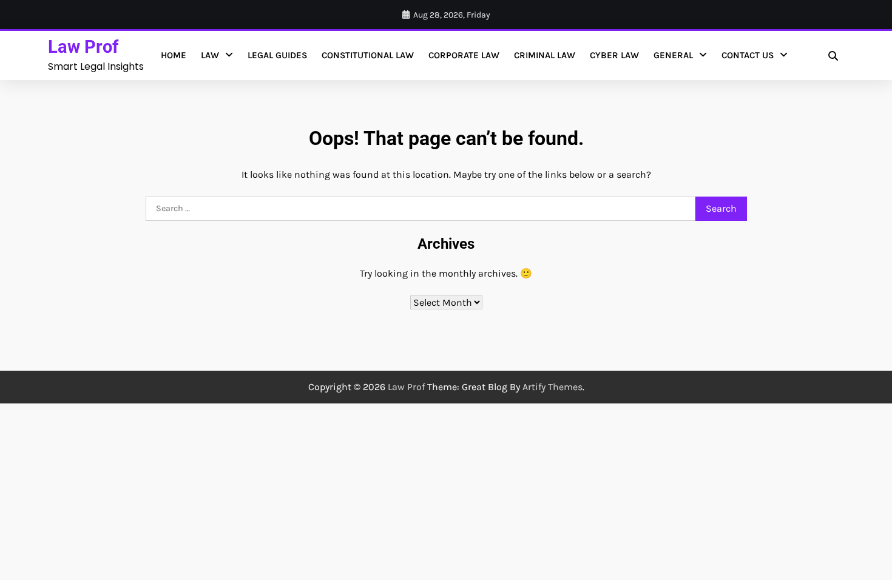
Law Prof (83, 46)
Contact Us (747, 55)
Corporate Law (463, 55)
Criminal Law (544, 55)
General (673, 55)
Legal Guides (277, 55)
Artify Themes (552, 387)
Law (210, 55)
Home (173, 55)
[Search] (833, 56)
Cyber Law (614, 55)
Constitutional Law (368, 55)
